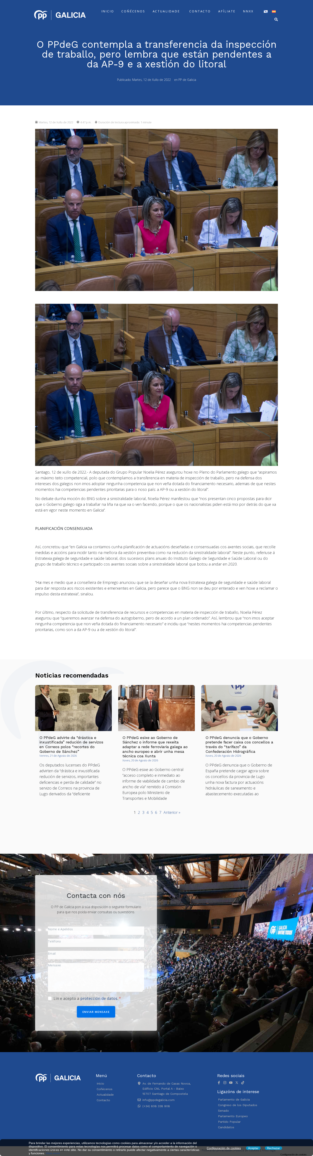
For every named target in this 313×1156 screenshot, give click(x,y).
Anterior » (172, 812)
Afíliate (226, 11)
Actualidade (166, 11)
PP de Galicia (187, 80)
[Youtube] (231, 1082)
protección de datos (98, 998)
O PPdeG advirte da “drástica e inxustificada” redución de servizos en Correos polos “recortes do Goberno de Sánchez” (71, 744)
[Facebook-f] (219, 1082)
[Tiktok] (242, 1082)
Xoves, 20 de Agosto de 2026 (140, 760)
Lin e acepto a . (86, 998)
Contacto (200, 11)
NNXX (248, 11)
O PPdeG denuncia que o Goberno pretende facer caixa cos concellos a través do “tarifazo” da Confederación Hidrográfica (239, 744)
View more (53, 1153)
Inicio (107, 11)
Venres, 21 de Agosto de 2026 (58, 756)
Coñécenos (133, 11)
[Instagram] (225, 1082)
